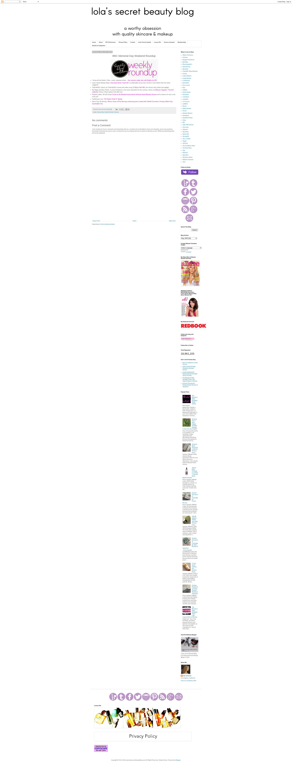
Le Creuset (185, 101)
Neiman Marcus (187, 113)
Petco (184, 120)
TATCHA (185, 143)
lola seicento (187, 676)
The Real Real (187, 148)
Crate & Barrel (186, 76)
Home (94, 42)
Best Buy (185, 62)
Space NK (185, 134)
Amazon (185, 57)
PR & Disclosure (111, 42)
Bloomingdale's (187, 64)
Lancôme (185, 99)
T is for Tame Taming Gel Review (194, 567)
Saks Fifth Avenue (188, 125)
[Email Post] (116, 109)
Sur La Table (186, 139)
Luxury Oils (157, 42)
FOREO (184, 90)
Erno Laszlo (186, 85)
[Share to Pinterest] (129, 109)
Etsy (183, 87)
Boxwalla (185, 69)
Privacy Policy (123, 42)
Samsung (185, 127)
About (101, 42)
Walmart (185, 152)
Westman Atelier (187, 157)
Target (184, 141)
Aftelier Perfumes (187, 55)
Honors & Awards (169, 42)
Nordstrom (185, 115)
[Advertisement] (134, 201)
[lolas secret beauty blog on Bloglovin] (187, 340)
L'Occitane (185, 97)
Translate (188, 252)
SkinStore (185, 132)
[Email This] (120, 109)
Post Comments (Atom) (107, 224)
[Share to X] (124, 109)
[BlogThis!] (122, 109)
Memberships (182, 42)
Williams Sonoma (187, 159)
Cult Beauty (186, 80)
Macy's (184, 106)
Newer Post (96, 221)
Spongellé (185, 136)
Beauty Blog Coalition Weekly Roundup (108, 112)
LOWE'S (185, 104)
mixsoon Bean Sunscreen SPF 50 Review (195, 447)
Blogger (178, 760)
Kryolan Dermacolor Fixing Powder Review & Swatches (190, 385)
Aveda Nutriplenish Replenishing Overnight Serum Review (189, 373)
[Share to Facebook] (126, 109)
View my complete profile (188, 680)
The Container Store (188, 145)
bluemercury (186, 66)
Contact (132, 42)
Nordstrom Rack (187, 118)
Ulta (183, 150)
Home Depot (186, 92)
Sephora (185, 129)
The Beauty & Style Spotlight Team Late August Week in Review (189, 379)
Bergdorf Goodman (188, 60)
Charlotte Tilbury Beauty (189, 71)
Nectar (184, 111)
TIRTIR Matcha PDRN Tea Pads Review (195, 520)
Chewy (184, 73)
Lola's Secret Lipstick (144, 42)
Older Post (172, 221)
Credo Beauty (186, 78)
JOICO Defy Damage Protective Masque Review (189, 368)
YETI (183, 162)
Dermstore (185, 83)
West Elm (185, 155)
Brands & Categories (98, 45)
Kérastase (185, 94)
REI (183, 122)
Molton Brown (186, 108)
